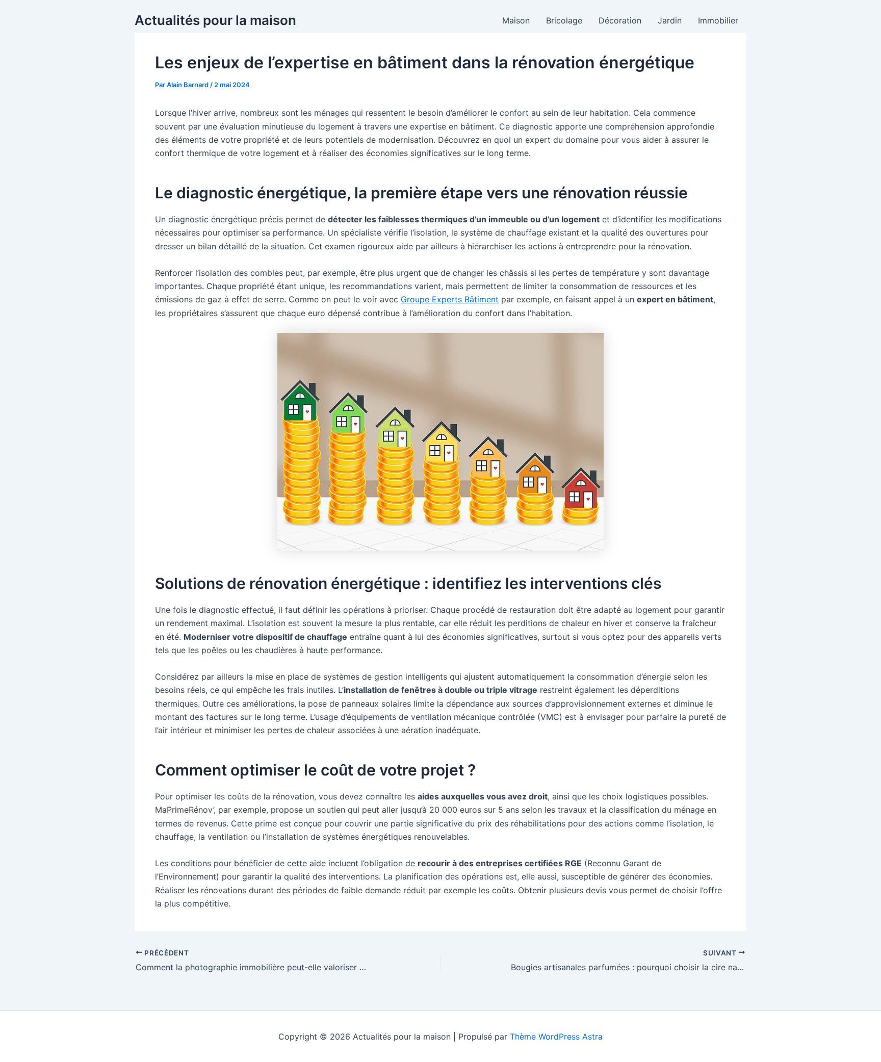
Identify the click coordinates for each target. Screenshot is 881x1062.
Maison (516, 20)
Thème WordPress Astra (556, 1036)
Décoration (620, 20)
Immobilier (718, 20)
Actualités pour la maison (215, 20)
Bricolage (564, 20)
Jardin (670, 20)
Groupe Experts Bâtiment (450, 299)
